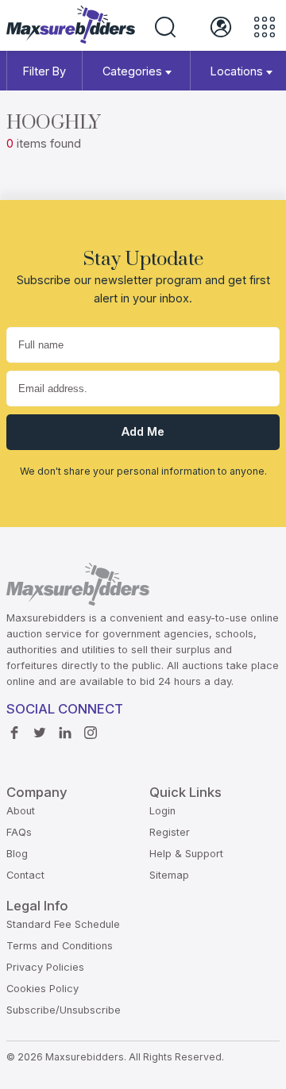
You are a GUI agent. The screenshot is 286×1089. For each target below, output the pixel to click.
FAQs (19, 832)
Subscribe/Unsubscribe (63, 1010)
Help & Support (186, 854)
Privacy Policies (45, 967)
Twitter (44, 733)
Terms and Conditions (59, 946)
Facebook (18, 733)
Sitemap (169, 875)
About (20, 811)
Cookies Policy (42, 989)
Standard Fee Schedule (63, 924)
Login (162, 811)
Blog (17, 854)
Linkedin (69, 733)
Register (169, 832)
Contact (25, 875)
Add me (143, 431)
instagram (94, 733)
